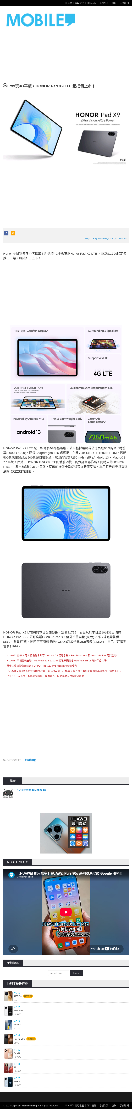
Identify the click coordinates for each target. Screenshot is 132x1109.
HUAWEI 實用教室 (74, 3)
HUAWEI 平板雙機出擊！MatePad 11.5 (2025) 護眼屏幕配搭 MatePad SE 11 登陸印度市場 (57, 660)
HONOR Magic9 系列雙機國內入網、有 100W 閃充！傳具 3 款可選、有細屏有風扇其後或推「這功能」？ (64, 670)
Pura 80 (17, 1053)
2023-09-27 (123, 238)
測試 (114, 3)
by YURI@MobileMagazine (100, 238)
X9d (15, 1067)
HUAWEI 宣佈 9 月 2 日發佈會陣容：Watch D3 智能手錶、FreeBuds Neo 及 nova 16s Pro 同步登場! (62, 655)
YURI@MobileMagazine (31, 789)
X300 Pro (17, 996)
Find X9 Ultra (19, 1039)
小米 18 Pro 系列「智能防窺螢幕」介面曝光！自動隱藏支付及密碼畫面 (45, 676)
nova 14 (17, 1081)
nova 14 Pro (19, 1010)
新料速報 (91, 3)
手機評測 (124, 3)
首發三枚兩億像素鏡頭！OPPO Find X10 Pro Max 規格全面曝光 (42, 665)
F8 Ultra (17, 1024)
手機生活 (104, 3)
